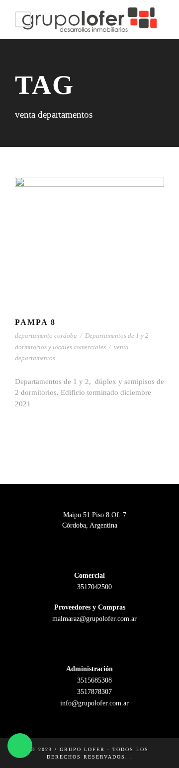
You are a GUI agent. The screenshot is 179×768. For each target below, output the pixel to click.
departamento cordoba (46, 335)
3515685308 (93, 680)
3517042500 (93, 587)
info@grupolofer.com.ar (93, 703)
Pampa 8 (35, 322)
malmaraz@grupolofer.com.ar (93, 618)
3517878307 (93, 691)
